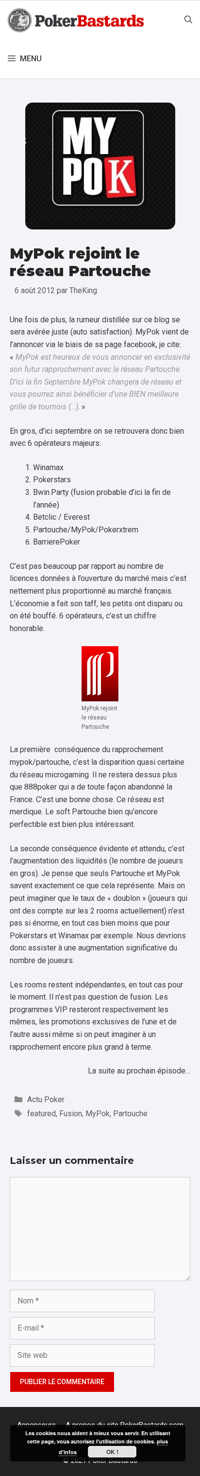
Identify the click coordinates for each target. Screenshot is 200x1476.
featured (41, 1113)
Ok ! (112, 1451)
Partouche (130, 1113)
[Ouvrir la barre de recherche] (188, 19)
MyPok (97, 1113)
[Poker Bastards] (77, 19)
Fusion (70, 1113)
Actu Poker (46, 1099)
